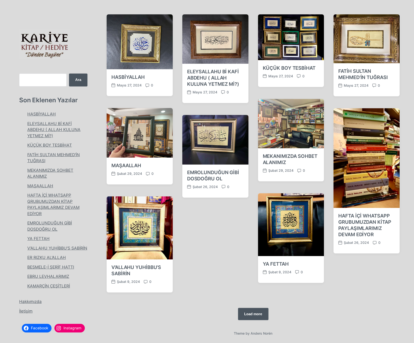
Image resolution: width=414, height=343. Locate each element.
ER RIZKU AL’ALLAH (46, 257)
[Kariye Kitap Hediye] (44, 44)
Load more (253, 314)
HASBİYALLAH (41, 114)
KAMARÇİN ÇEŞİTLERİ (48, 286)
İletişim (26, 311)
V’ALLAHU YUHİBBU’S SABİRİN (57, 248)
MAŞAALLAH (40, 185)
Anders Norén (261, 333)
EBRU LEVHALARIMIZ (48, 276)
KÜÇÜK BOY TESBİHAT (49, 145)
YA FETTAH (38, 238)
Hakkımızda (30, 301)
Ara (78, 80)
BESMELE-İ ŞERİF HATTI (50, 267)
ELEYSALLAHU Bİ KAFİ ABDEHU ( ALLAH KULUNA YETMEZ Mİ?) (53, 129)
